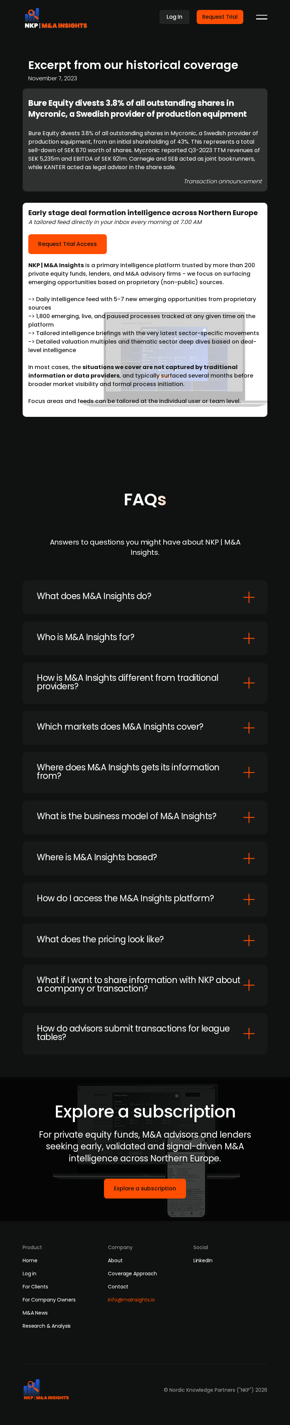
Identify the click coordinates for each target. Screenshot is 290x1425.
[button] (261, 16)
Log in (29, 1273)
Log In (174, 17)
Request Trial (220, 17)
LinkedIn (203, 1260)
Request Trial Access (67, 244)
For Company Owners (49, 1299)
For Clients (35, 1286)
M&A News (35, 1312)
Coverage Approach (132, 1273)
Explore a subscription (145, 1188)
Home (30, 1260)
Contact (118, 1286)
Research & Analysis (47, 1325)
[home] (58, 16)
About (115, 1260)
